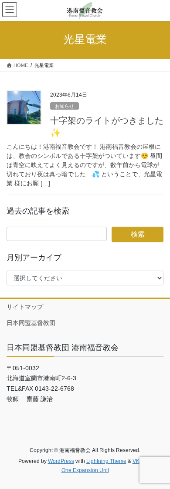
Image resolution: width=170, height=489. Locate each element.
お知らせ (64, 106)
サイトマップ (25, 306)
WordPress (61, 461)
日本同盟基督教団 (31, 322)
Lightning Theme (106, 461)
